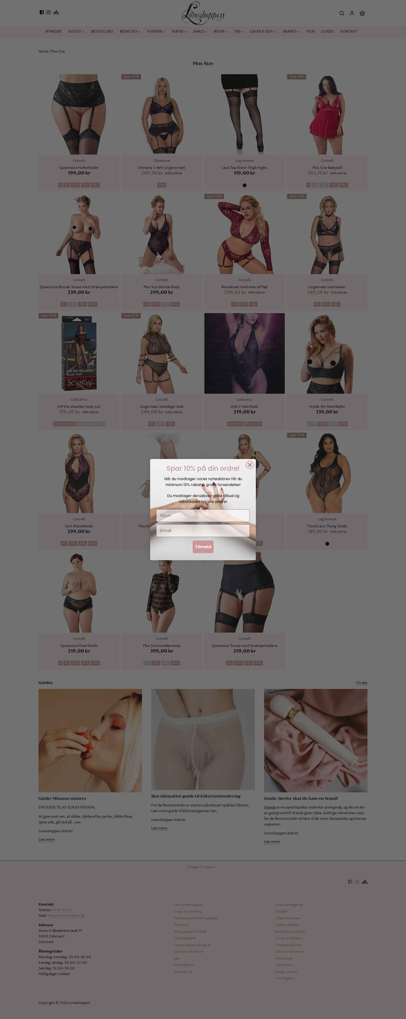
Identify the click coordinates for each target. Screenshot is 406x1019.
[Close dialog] (250, 465)
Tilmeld (203, 547)
